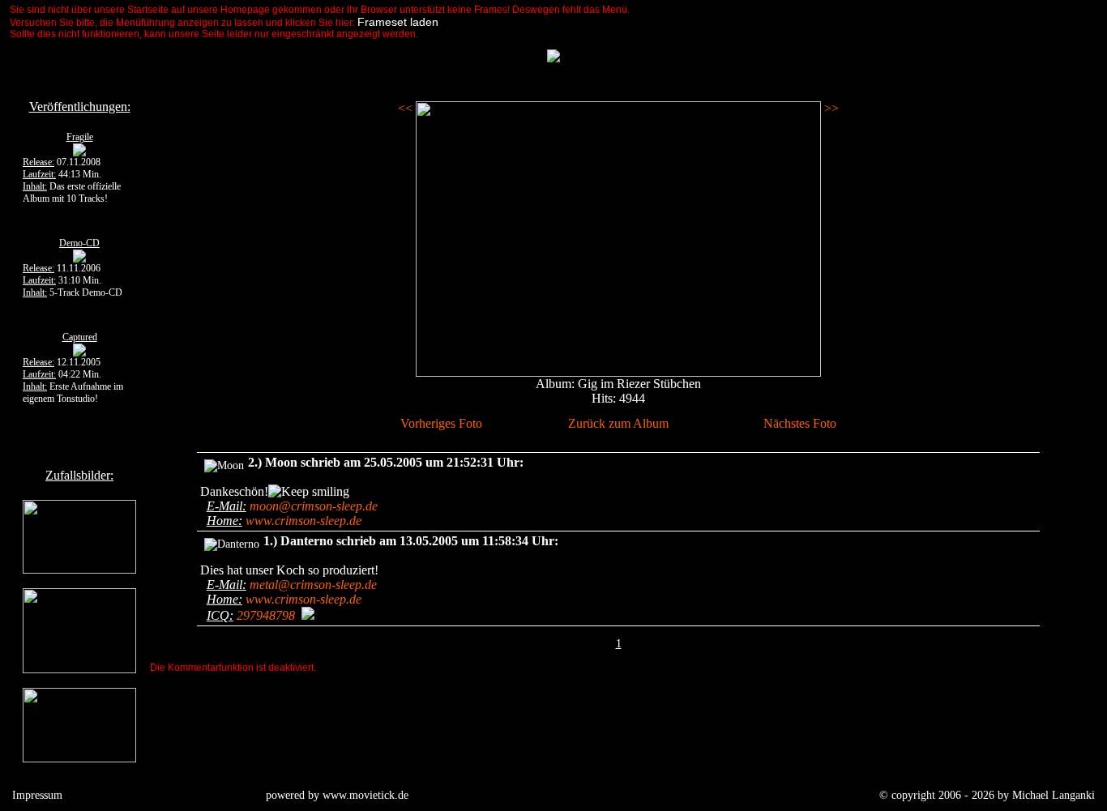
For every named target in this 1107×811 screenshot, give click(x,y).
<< (407, 108)
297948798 (266, 615)
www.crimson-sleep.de (303, 520)
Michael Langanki (1053, 795)
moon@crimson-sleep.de (314, 506)
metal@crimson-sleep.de (313, 584)
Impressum (37, 795)
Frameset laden (397, 21)
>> (830, 108)
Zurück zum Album (618, 423)
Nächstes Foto (799, 423)
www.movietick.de (365, 795)
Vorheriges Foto (441, 423)
